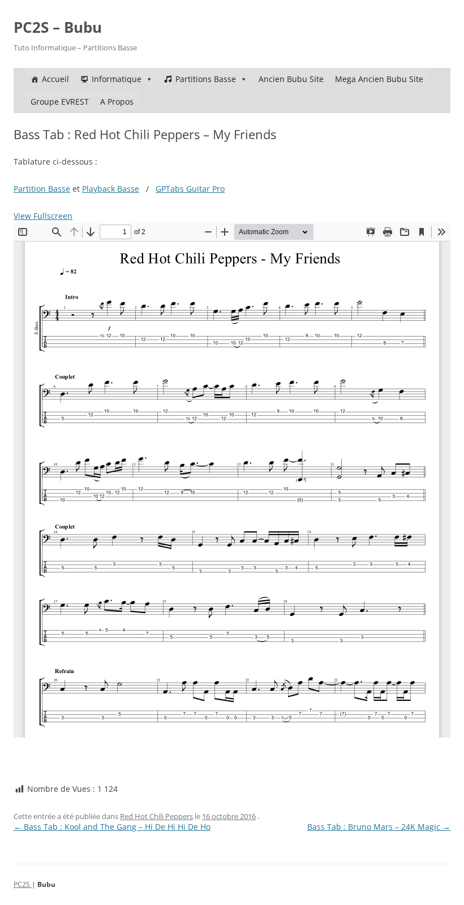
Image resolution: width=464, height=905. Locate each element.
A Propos (117, 101)
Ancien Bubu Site (291, 79)
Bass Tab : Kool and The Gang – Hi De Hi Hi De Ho (112, 826)
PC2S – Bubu (58, 27)
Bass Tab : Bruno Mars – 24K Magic (378, 826)
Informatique (116, 79)
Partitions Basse (205, 79)
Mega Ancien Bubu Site (379, 79)
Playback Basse (110, 188)
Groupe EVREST (60, 101)
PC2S (23, 884)
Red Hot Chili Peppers (156, 816)
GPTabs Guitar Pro (190, 188)
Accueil (55, 79)
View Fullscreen (43, 215)
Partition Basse (42, 188)
